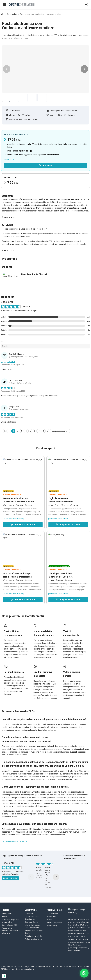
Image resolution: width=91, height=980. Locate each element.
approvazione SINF (31, 119)
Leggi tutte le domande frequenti (15, 892)
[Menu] (4, 4)
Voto (3, 393)
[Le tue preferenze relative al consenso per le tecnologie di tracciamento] (4, 976)
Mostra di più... (8, 217)
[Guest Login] (86, 4)
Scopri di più (9, 159)
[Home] (2, 14)
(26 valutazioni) (69, 115)
